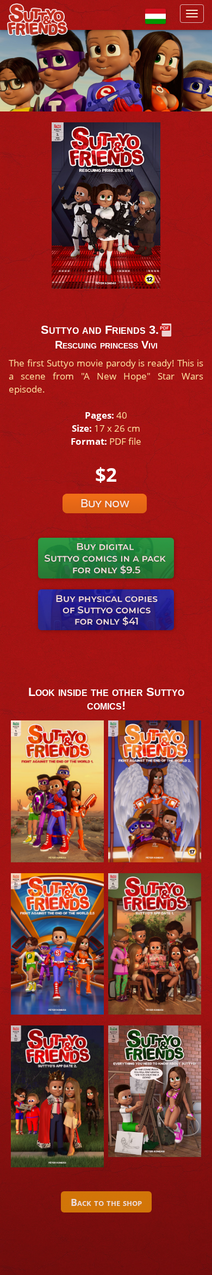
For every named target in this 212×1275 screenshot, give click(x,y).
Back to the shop (106, 1202)
